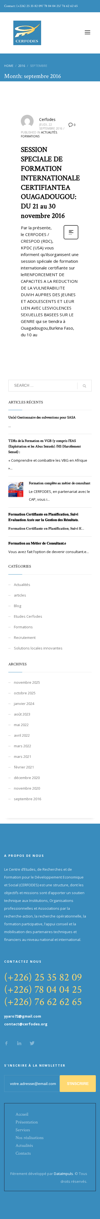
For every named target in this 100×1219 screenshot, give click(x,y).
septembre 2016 (27, 798)
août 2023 (22, 714)
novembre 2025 (27, 682)
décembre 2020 (27, 777)
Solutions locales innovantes (38, 648)
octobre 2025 (25, 692)
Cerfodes (47, 119)
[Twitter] (32, 1043)
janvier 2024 (24, 703)
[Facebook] (6, 1043)
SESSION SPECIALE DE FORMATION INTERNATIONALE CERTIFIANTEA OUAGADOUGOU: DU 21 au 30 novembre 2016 (50, 182)
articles (20, 595)
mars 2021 (22, 756)
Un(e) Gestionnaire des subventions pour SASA (42, 417)
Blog (17, 605)
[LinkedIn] (19, 1043)
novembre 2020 (27, 788)
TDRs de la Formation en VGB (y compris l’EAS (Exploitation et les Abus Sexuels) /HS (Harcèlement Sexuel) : (44, 446)
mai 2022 (21, 724)
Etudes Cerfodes (28, 616)
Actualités (49, 132)
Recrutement (25, 637)
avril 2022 (22, 735)
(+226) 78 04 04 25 (43, 989)
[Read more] (71, 238)
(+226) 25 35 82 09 (43, 977)
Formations (30, 136)
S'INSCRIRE (78, 1083)
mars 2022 (22, 745)
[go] (84, 386)
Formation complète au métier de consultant (59, 483)
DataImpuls (63, 1173)
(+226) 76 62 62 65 (43, 1002)
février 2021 (24, 767)
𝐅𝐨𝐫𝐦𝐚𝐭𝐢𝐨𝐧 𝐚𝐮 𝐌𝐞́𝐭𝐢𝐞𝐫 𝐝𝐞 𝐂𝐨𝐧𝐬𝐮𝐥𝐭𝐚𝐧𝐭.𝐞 (37, 543)
